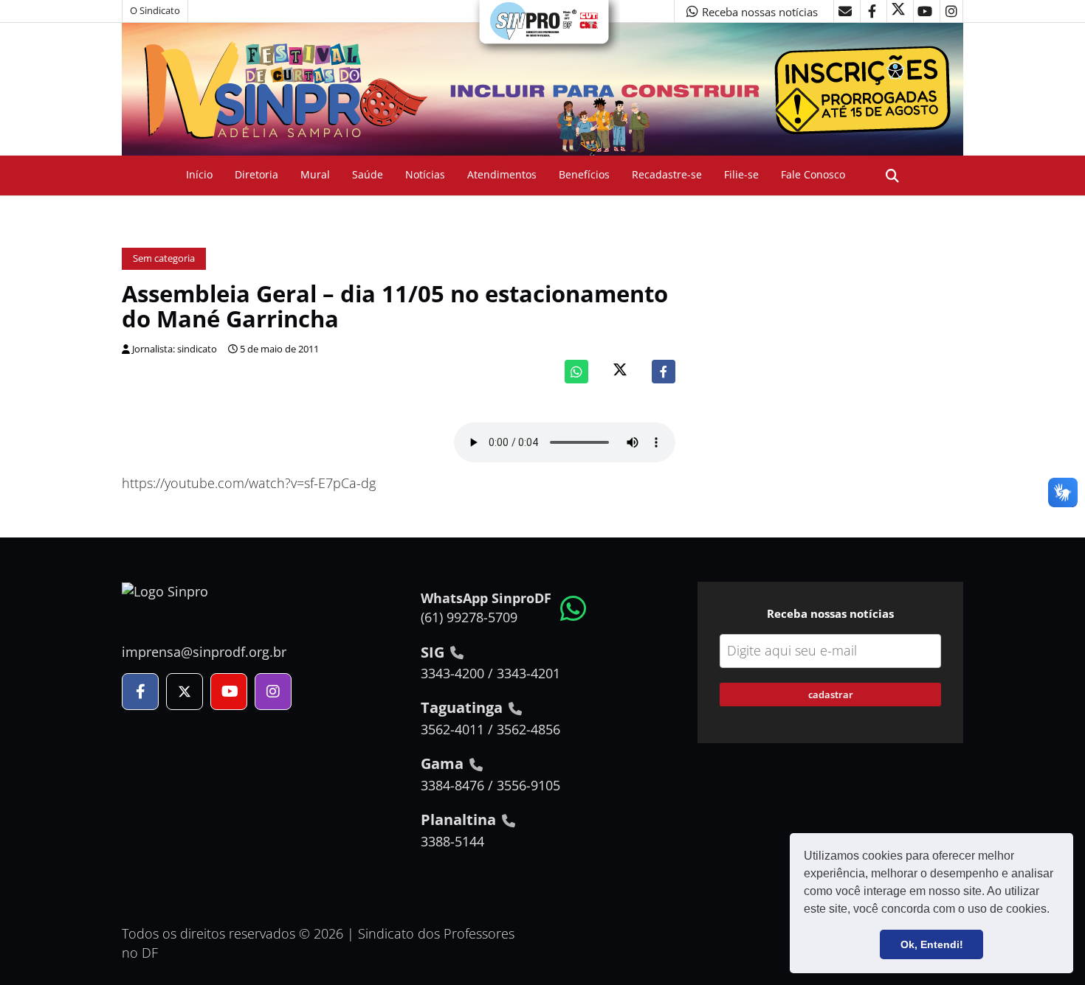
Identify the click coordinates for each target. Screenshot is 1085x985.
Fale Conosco (813, 174)
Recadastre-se (667, 174)
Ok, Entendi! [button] (931, 944)
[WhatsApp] (576, 371)
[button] (1055, 910)
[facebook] (872, 11)
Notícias (425, 174)
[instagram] (951, 11)
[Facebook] (663, 371)
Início (199, 174)
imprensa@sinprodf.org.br (204, 652)
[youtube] (925, 11)
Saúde (367, 174)
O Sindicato (155, 10)
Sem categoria (164, 258)
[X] (898, 11)
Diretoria (256, 174)
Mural (315, 174)
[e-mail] (845, 11)
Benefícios (584, 174)
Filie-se (741, 174)
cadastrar (830, 694)
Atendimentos (502, 174)
